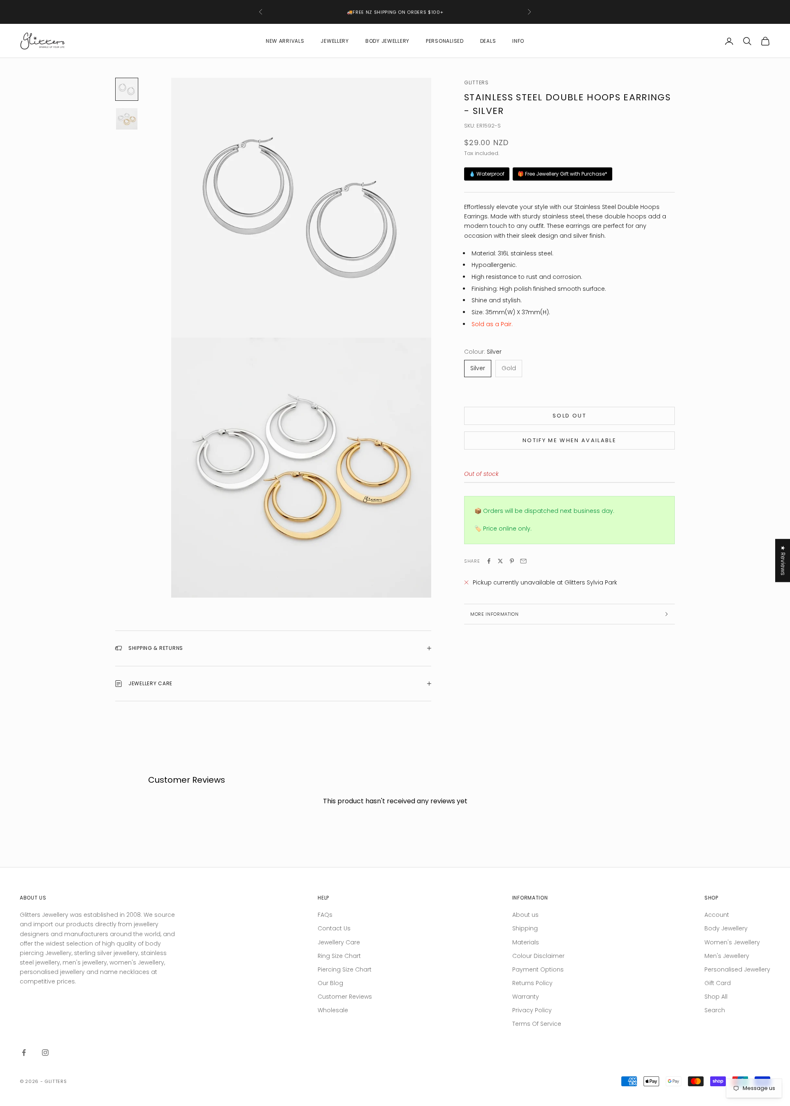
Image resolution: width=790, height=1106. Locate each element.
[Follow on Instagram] (45, 1052)
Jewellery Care (339, 942)
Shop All (715, 996)
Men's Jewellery (726, 956)
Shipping (525, 928)
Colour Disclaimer (538, 956)
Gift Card (717, 983)
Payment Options (538, 969)
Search (714, 1010)
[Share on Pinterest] (512, 561)
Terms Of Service (536, 1024)
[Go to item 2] (126, 118)
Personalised (445, 40)
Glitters (476, 82)
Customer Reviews (345, 996)
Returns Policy (532, 983)
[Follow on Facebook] (24, 1052)
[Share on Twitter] (500, 561)
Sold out (569, 416)
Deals (488, 40)
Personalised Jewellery (737, 969)
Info (518, 40)
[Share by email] (523, 561)
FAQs (325, 915)
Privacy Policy (532, 1010)
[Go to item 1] (126, 89)
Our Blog (330, 983)
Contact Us (334, 928)
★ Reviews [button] (783, 560)
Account (716, 915)
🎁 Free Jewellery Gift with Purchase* (562, 174)
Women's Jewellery (732, 942)
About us (525, 915)
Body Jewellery (387, 40)
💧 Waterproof (486, 174)
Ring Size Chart (339, 956)
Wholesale (333, 1010)
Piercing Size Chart (345, 969)
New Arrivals (285, 40)
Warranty (525, 996)
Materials (525, 942)
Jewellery (335, 40)
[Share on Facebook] (489, 561)
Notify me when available (569, 441)
